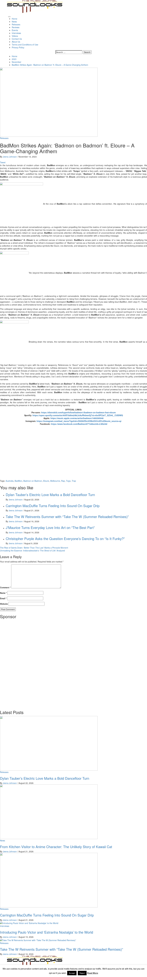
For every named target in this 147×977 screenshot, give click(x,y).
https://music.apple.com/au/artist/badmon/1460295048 (77, 418)
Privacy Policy (18, 47)
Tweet (2, 162)
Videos (15, 35)
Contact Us (17, 38)
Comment (5, 587)
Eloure (46, 480)
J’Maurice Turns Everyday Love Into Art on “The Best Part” (50, 527)
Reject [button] (82, 973)
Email (3, 598)
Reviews (15, 27)
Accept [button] (72, 973)
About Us (16, 41)
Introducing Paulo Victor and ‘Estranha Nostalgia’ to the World (46, 932)
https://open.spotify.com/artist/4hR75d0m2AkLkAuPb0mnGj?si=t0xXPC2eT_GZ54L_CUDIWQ (78, 415)
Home (14, 18)
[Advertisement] (21, 663)
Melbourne (55, 480)
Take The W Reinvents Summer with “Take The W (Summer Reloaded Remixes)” (67, 516)
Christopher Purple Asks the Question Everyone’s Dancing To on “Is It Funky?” (65, 538)
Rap (63, 480)
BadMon (18, 480)
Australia (9, 480)
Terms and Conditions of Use (25, 44)
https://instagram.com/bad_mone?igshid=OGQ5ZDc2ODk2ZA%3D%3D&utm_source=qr (79, 421)
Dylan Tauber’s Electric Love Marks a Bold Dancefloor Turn (50, 494)
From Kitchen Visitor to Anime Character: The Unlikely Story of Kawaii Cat (56, 846)
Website (4, 603)
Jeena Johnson (10, 156)
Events (15, 30)
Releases (16, 24)
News (14, 21)
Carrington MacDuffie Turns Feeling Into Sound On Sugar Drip (52, 505)
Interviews (16, 33)
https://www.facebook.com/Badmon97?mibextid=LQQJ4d (79, 423)
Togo (68, 480)
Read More (92, 973)
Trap (74, 480)
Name (3, 592)
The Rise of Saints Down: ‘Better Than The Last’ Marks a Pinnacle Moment (34, 547)
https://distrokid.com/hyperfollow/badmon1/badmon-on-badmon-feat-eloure (78, 412)
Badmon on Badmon (32, 480)
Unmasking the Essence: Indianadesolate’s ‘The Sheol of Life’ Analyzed (32, 550)
